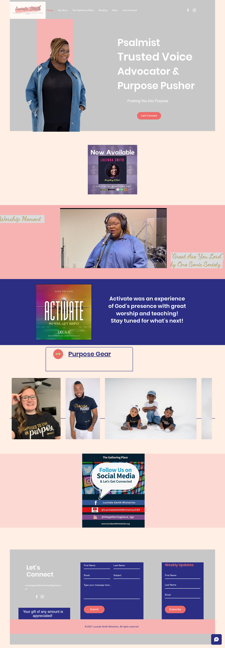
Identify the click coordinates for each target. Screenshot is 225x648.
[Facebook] (37, 597)
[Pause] (64, 264)
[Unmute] (70, 264)
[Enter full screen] (162, 264)
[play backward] (16, 408)
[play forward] (208, 408)
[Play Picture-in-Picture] (157, 264)
